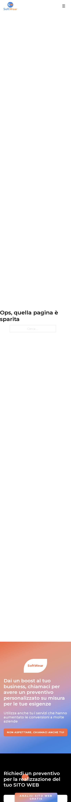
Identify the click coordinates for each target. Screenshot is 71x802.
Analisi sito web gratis (36, 797)
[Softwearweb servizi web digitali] (10, 6)
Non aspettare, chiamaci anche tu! (35, 732)
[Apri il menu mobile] (63, 6)
